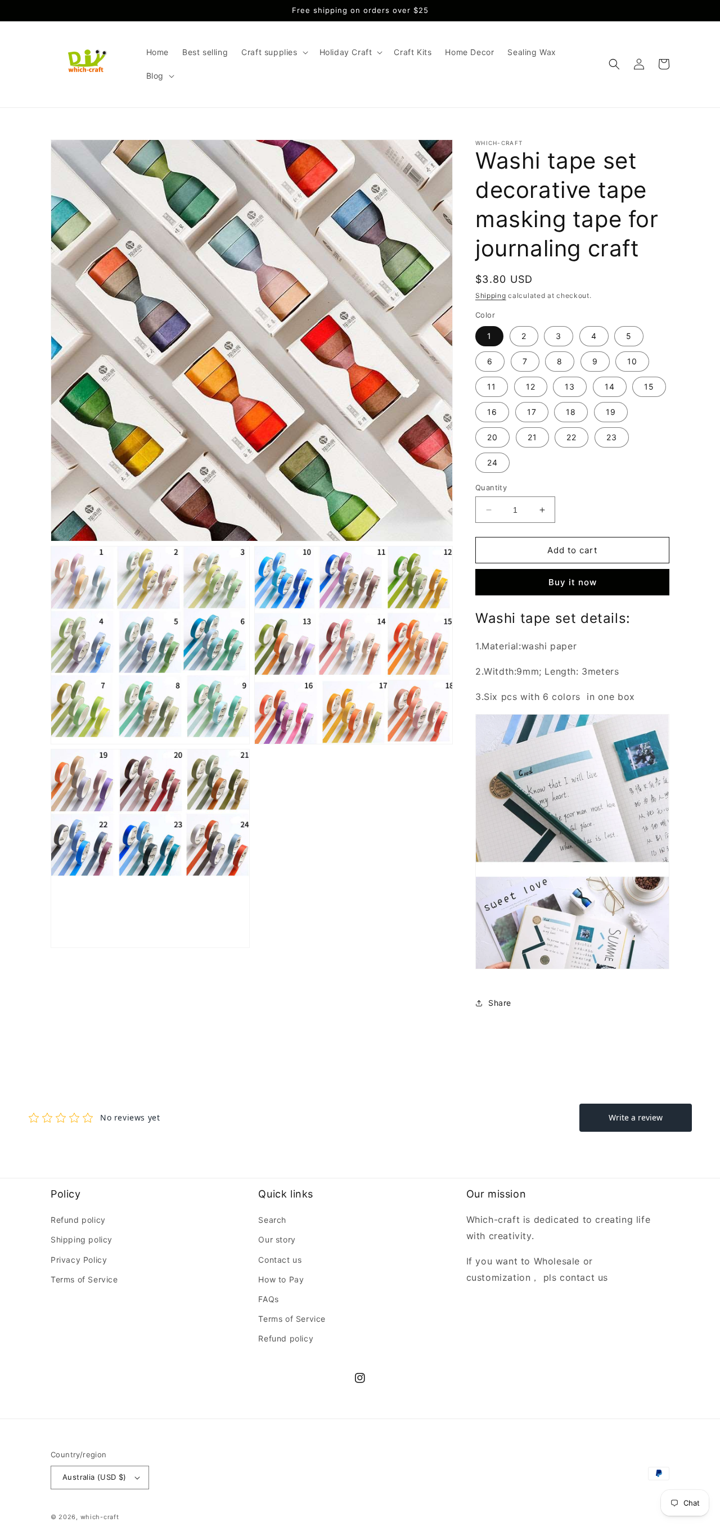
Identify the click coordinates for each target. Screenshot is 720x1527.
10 (632, 361)
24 (492, 462)
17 (532, 412)
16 (492, 412)
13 (570, 386)
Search (272, 1220)
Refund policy (78, 1220)
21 (532, 437)
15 (649, 386)
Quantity (491, 487)
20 (492, 437)
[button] (273, 52)
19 (611, 412)
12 (531, 386)
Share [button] (499, 1003)
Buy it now (572, 582)
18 (571, 412)
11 (491, 386)
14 (610, 386)
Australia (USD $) (94, 1476)
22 (571, 437)
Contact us (280, 1259)
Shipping (490, 295)
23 (611, 437)
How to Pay (281, 1279)
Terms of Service (84, 1279)
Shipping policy (81, 1239)
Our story (276, 1239)
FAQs (268, 1299)
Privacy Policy (79, 1259)
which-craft (99, 1517)
